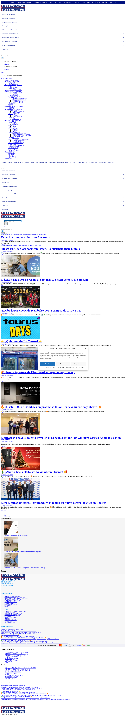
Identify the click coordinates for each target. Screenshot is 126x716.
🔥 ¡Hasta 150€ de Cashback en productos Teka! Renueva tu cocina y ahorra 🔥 (51, 407)
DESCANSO (105, 2)
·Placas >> (11, 117)
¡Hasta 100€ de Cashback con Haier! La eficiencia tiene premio (40, 248)
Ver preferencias (79, 364)
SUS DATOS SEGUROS (59, 367)
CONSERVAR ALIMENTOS (24, 2)
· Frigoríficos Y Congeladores (9, 22)
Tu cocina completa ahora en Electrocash (26, 237)
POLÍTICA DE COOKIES (46, 367)
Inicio (2, 233)
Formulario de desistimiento (12, 615)
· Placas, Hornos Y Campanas (9, 41)
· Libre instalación (17, 116)
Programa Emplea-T (10, 622)
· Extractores (15, 113)
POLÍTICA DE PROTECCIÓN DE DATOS (76, 367)
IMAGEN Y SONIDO (47, 2)
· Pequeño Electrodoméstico (9, 45)
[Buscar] (2, 58)
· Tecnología (5, 49)
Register (6, 69)
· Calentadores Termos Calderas (10, 37)
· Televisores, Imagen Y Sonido (10, 33)
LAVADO (13, 2)
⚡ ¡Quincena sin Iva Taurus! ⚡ (21, 341)
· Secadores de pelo (17, 136)
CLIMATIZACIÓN (85, 2)
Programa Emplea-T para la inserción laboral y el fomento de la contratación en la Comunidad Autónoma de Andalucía (34, 643)
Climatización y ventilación (12, 600)
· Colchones (5, 53)
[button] (85, 348)
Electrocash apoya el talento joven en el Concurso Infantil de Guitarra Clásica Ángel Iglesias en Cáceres (61, 438)
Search (6, 220)
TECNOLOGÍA (96, 2)
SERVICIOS (113, 2)
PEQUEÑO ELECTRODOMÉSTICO (64, 2)
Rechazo (63, 364)
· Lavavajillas (5, 26)
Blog (2, 240)
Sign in (6, 64)
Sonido (6, 606)
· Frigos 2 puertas (17, 90)
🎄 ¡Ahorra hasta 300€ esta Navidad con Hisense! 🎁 (34, 472)
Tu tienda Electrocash (10, 617)
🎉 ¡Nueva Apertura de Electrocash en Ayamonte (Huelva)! (38, 372)
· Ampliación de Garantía (8, 14)
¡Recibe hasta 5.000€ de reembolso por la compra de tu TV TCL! (41, 310)
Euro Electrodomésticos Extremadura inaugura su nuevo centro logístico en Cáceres (53, 502)
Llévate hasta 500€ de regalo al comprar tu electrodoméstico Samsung (44, 279)
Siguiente (7, 516)
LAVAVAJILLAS (37, 2)
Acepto (47, 364)
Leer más (3, 254)
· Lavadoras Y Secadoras (8, 18)
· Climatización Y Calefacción (9, 29)
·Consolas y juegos (13, 157)
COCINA (77, 2)
